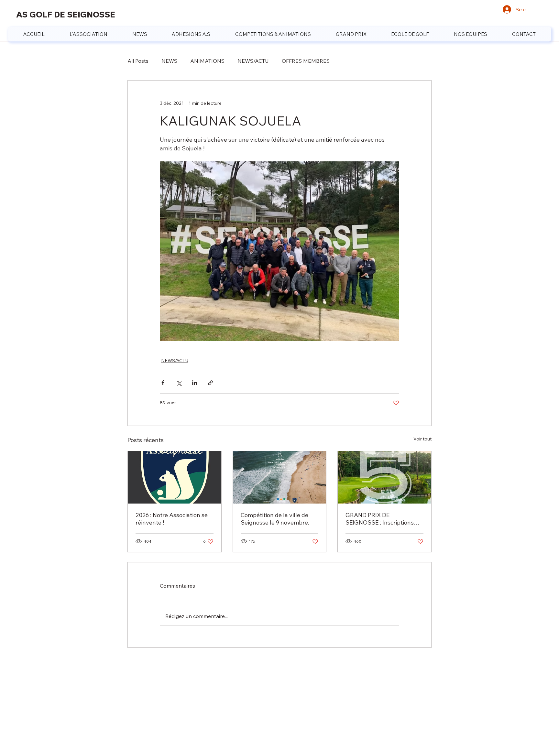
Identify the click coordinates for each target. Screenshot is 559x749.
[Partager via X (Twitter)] (179, 383)
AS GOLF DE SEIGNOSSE (65, 14)
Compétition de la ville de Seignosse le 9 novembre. (275, 518)
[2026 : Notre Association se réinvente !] (174, 477)
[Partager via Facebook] (163, 383)
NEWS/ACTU (253, 61)
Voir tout (422, 439)
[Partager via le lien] (210, 383)
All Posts (137, 61)
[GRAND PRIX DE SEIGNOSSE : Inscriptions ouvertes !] (384, 477)
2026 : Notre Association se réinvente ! (172, 518)
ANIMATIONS (207, 61)
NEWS (169, 61)
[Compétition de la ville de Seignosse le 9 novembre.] (279, 477)
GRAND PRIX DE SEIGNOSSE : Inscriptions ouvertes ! (379, 518)
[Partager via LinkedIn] (195, 383)
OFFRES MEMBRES (306, 61)
